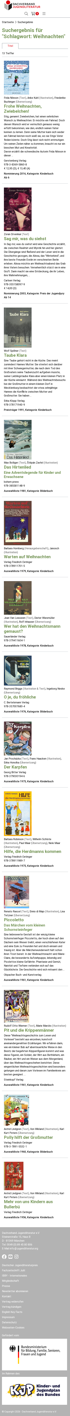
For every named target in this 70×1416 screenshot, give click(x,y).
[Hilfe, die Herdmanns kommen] (18, 813)
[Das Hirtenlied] (18, 439)
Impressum (8, 1317)
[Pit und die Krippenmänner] (16, 1006)
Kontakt (6, 1296)
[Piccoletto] (16, 891)
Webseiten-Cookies (13, 1327)
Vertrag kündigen (11, 1306)
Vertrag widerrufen (12, 1301)
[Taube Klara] (18, 327)
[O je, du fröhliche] (18, 670)
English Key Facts (12, 1312)
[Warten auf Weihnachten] (18, 522)
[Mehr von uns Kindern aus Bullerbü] (13, 1175)
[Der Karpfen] (18, 738)
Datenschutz (9, 1322)
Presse (6, 1286)
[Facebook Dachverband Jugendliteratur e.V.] (4, 1257)
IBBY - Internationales (14, 1275)
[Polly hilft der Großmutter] (16, 1110)
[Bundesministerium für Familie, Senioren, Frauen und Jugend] (34, 1354)
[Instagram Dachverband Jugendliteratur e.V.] (16, 1257)
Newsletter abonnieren (15, 1291)
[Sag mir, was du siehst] (18, 209)
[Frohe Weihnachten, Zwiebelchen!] (16, 77)
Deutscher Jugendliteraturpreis (20, 1265)
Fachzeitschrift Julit (13, 1270)
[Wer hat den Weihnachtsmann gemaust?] (18, 597)
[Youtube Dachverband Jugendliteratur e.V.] (10, 1257)
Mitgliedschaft (10, 1280)
